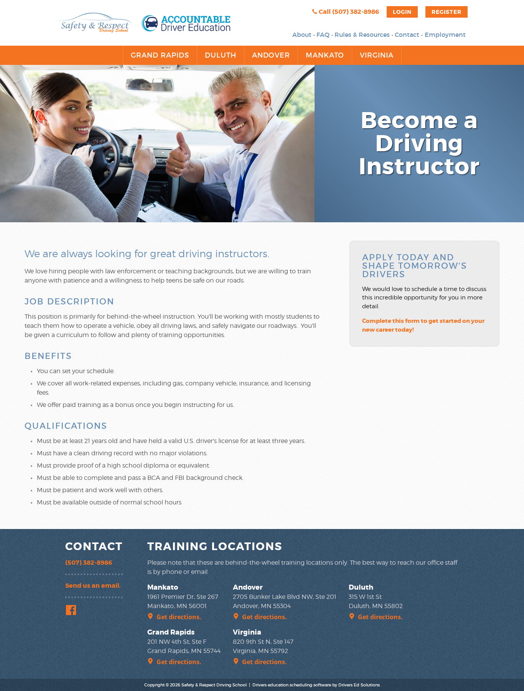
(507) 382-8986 (88, 563)
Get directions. (179, 617)
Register (446, 11)
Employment (445, 34)
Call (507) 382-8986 (348, 12)
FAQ (323, 34)
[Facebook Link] (72, 611)
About (301, 34)
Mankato (325, 55)
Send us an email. (93, 586)
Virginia (377, 55)
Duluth (220, 55)
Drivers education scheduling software (291, 685)
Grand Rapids (160, 55)
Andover (271, 55)
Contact (407, 34)
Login (402, 11)
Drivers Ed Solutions (359, 685)
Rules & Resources (362, 34)
